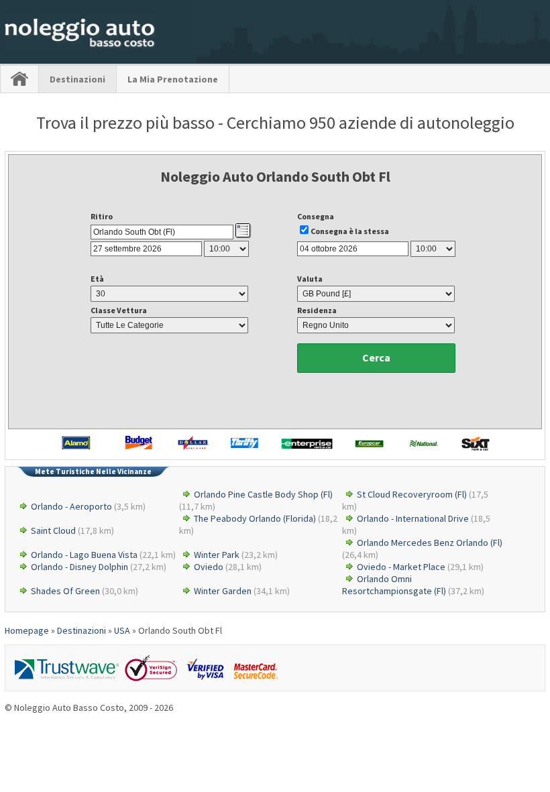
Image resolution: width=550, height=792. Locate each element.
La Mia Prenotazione (172, 79)
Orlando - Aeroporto (71, 506)
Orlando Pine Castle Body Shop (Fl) (263, 494)
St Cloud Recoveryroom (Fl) (412, 494)
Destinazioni (77, 79)
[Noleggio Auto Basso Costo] (80, 48)
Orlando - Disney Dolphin (79, 567)
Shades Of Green (65, 591)
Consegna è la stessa (350, 231)
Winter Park (216, 555)
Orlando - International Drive (413, 518)
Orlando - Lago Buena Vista (84, 555)
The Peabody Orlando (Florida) (255, 518)
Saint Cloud (53, 530)
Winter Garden (223, 591)
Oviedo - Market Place (401, 567)
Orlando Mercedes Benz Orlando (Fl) (429, 542)
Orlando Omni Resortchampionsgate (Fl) (394, 585)
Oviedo (208, 567)
